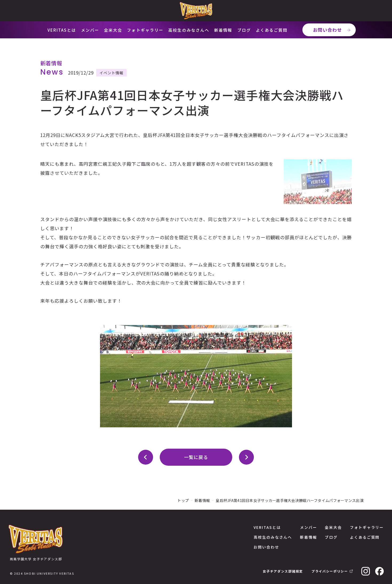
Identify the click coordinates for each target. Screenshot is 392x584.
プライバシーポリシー (329, 571)
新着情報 (223, 30)
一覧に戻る (196, 457)
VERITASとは (61, 30)
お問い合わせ (327, 29)
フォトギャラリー (145, 30)
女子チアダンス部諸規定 (283, 571)
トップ (183, 500)
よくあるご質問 (272, 30)
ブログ (244, 30)
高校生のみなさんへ (188, 30)
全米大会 (113, 30)
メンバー (90, 30)
